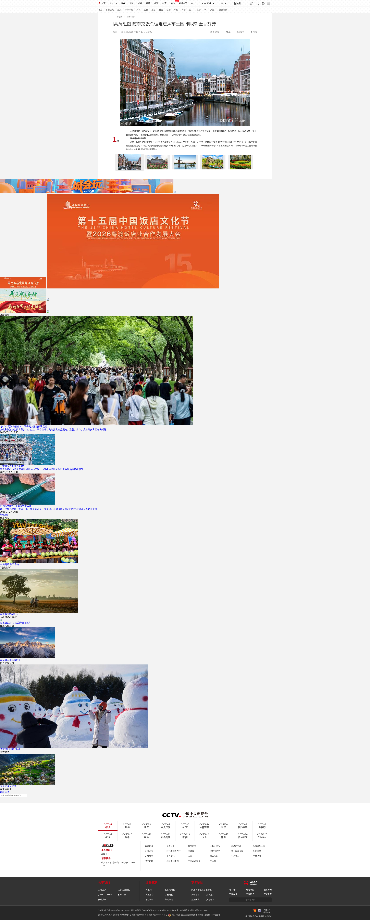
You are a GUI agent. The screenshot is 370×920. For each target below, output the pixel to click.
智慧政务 (250, 894)
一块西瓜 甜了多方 (9, 564)
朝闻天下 (105, 854)
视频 (140, 3)
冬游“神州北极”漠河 (10, 749)
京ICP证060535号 (105, 915)
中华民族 (257, 856)
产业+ (212, 10)
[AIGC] (237, 3)
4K (192, 3)
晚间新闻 (192, 846)
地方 (100, 10)
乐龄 (176, 10)
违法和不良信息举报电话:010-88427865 (194, 910)
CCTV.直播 (206, 3)
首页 (103, 3)
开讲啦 (191, 851)
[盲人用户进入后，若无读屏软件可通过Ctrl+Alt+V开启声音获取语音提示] (251, 3)
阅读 (184, 10)
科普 (161, 10)
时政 (112, 3)
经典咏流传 (215, 846)
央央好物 (223, 10)
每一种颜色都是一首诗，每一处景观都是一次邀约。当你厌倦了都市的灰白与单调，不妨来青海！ (49, 509)
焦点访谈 (170, 846)
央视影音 (150, 894)
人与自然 (149, 856)
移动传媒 (150, 899)
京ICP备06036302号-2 (122, 915)
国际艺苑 (214, 856)
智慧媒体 (233, 894)
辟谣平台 (195, 894)
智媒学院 (250, 890)
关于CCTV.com (105, 894)
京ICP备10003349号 (140, 915)
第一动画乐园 (237, 851)
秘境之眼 (149, 861)
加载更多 (4, 514)
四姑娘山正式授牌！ (10, 660)
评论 (132, 3)
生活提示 (235, 856)
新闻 (123, 3)
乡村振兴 (110, 10)
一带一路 (129, 10)
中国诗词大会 (194, 861)
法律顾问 (210, 894)
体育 (156, 3)
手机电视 (169, 894)
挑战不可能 (236, 846)
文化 (146, 10)
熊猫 (173, 3)
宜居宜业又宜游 (8, 786)
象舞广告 (122, 894)
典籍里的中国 (172, 861)
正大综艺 (170, 856)
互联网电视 (170, 890)
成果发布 (268, 890)
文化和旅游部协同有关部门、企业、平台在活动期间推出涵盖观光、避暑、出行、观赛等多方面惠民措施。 (54, 429)
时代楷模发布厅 (173, 851)
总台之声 (102, 890)
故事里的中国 (259, 846)
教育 (164, 3)
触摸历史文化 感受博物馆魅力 (15, 622)
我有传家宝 (215, 851)
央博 (138, 10)
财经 (148, 3)
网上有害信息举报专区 (201, 890)
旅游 (153, 10)
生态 (119, 10)
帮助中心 (169, 899)
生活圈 (213, 861)
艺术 (191, 10)
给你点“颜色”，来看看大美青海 (16, 506)
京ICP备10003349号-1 (158, 915)
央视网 (119, 17)
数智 (199, 10)
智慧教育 (268, 894)
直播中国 (183, 3)
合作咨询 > (250, 899)
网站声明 (102, 899)
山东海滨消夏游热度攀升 (12, 466)
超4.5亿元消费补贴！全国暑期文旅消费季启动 (23, 426)
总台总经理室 (124, 890)
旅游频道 (131, 17)
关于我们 (233, 890)
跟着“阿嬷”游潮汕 (9, 614)
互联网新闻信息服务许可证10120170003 (114, 910)
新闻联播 (149, 846)
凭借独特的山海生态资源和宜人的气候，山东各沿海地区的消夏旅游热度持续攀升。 (43, 469)
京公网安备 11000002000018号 (184, 915)
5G (205, 10)
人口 (190, 856)
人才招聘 (210, 899)
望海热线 (195, 899)
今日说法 (149, 851)
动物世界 (257, 851)
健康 (168, 10)
